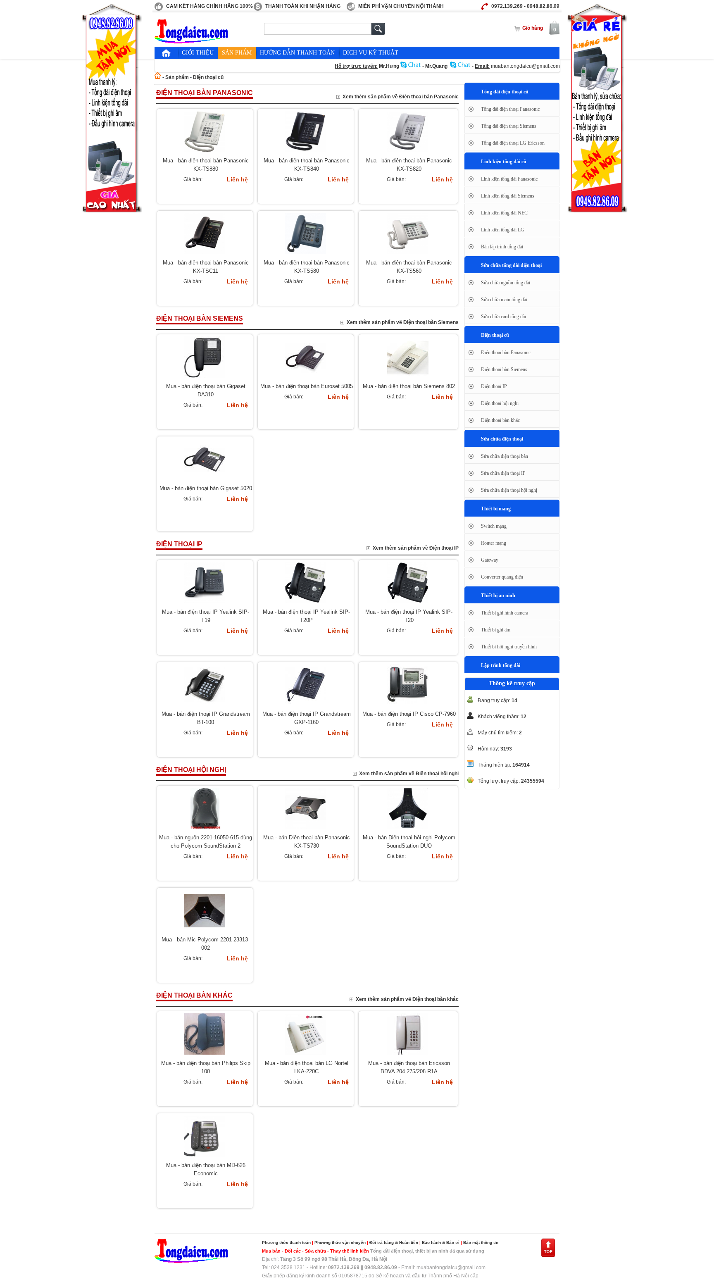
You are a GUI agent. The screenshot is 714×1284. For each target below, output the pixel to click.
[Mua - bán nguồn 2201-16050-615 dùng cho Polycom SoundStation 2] (204, 829)
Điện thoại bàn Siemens (199, 318)
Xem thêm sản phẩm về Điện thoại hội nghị (409, 774)
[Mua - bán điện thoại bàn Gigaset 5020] (204, 480)
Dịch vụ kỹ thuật (370, 53)
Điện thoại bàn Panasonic (204, 92)
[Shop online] (192, 1261)
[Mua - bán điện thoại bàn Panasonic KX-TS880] (204, 152)
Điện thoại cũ (208, 77)
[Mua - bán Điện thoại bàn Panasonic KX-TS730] (305, 829)
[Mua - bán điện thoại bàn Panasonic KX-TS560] (408, 254)
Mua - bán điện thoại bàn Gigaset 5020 (205, 488)
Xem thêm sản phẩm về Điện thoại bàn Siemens (403, 322)
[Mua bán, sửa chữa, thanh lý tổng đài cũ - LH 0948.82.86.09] (192, 41)
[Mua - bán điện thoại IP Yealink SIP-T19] (204, 604)
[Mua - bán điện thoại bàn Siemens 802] (408, 378)
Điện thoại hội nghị (191, 769)
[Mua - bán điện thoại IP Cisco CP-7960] (408, 706)
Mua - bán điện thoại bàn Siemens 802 (409, 386)
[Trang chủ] (166, 53)
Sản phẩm (237, 53)
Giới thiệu (198, 53)
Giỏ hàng (532, 28)
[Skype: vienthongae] (460, 66)
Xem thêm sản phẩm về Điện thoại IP (416, 548)
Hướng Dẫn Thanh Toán (297, 53)
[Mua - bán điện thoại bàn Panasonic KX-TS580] (305, 254)
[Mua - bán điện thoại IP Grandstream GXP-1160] (305, 706)
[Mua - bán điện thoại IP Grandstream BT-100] (204, 706)
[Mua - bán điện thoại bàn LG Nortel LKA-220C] (305, 1055)
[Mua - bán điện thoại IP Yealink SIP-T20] (408, 604)
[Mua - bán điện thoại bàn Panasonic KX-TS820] (408, 152)
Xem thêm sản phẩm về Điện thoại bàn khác (407, 999)
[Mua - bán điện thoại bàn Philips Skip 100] (204, 1055)
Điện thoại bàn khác (194, 995)
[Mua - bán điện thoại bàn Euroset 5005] (305, 378)
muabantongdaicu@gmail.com (525, 66)
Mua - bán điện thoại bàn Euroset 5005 (306, 386)
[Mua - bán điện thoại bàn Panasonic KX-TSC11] (204, 254)
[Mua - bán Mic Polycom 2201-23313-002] (204, 931)
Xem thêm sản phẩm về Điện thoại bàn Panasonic (401, 97)
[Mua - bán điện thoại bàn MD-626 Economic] (204, 1157)
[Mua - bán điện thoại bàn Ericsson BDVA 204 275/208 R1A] (408, 1055)
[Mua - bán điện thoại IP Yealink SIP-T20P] (305, 604)
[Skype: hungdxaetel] (410, 66)
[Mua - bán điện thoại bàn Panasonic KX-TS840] (305, 152)
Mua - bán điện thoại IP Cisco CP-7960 (409, 714)
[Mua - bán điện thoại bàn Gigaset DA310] (204, 378)
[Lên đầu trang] (548, 1255)
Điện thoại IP (179, 544)
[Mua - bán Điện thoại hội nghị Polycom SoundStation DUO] (408, 829)
